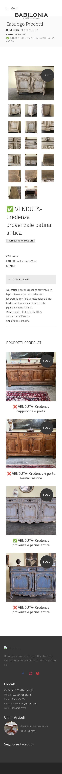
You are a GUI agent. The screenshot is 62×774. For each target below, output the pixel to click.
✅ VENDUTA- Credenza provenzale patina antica (31, 543)
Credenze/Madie (15, 34)
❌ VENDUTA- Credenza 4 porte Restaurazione (31, 476)
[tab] (31, 279)
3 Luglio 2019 (28, 731)
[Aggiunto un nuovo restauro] (11, 728)
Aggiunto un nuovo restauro (34, 726)
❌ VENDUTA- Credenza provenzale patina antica (31, 610)
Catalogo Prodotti (25, 30)
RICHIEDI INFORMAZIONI (20, 241)
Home (9, 30)
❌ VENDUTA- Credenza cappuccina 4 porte (31, 409)
